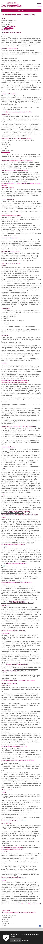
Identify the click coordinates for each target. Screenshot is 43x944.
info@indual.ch (6, 29)
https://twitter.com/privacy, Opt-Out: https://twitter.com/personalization (20, 514)
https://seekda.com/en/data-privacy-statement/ (28, 904)
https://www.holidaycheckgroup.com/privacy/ (13, 630)
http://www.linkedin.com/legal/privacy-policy (13, 544)
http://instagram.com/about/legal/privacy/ (17, 563)
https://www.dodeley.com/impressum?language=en (15, 380)
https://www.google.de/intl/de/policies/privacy (14, 821)
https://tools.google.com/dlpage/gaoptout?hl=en (14, 746)
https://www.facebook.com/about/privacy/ (17, 664)
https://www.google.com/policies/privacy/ (12, 849)
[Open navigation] (40, 4)
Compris (17, 940)
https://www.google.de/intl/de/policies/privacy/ (14, 877)
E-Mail (4, 925)
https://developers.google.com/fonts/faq (12, 847)
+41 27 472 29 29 (10, 26)
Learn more (26, 940)
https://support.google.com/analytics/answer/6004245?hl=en (18, 760)
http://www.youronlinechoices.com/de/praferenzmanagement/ (18, 680)
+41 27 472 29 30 (8, 28)
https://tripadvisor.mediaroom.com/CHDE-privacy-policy (16, 582)
